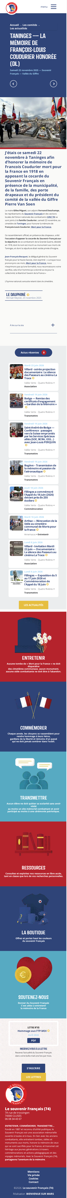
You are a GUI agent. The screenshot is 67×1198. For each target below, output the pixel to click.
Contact (33, 1182)
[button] (53, 6)
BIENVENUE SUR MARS (40, 1194)
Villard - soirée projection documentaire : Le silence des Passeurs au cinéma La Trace (40, 373)
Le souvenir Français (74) (38, 1188)
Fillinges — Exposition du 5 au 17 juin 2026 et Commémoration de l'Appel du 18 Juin (40, 580)
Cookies (33, 1178)
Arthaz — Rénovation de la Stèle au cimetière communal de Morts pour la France (40, 525)
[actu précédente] (13, 83)
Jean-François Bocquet (16, 256)
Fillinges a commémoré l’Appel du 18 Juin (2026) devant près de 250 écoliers (39, 496)
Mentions (33, 1171)
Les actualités (33, 605)
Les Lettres (33, 1077)
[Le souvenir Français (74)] (11, 13)
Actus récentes (33, 352)
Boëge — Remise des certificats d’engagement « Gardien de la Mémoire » (40, 401)
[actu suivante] (53, 83)
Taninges (21, 223)
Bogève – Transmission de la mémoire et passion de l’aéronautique (40, 468)
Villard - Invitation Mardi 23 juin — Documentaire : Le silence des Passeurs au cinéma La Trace (40, 550)
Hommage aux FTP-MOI (32, 1031)
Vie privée (34, 1175)
